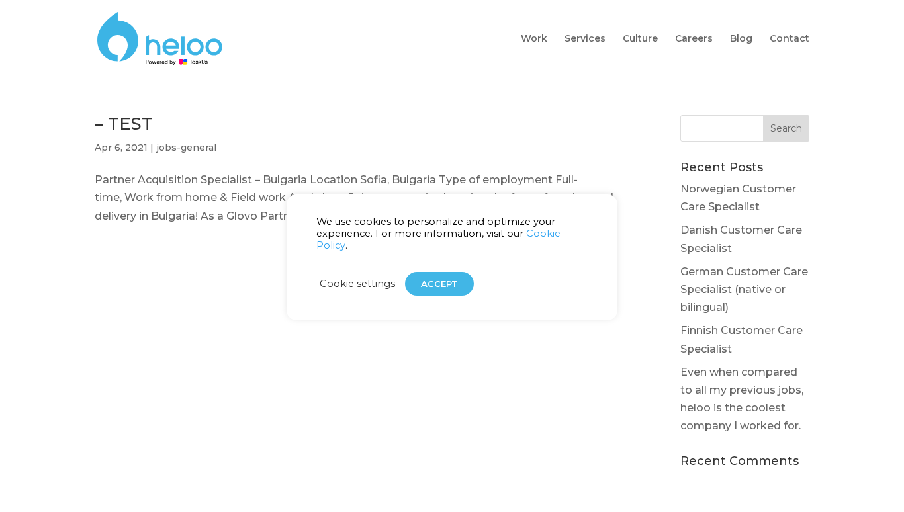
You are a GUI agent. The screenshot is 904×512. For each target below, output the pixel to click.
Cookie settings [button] (357, 284)
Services (585, 39)
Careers (694, 39)
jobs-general (186, 147)
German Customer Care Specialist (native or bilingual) (744, 289)
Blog (741, 39)
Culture (640, 39)
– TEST (124, 123)
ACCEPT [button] (439, 283)
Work (534, 39)
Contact (789, 39)
